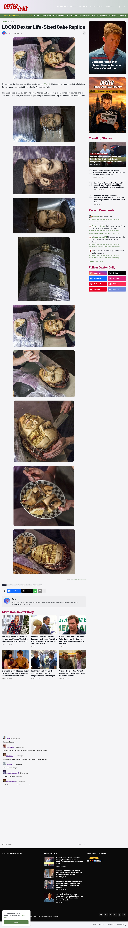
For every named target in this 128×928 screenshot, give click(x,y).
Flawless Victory (99, 226)
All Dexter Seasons (65, 7)
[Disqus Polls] (44, 708)
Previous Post (7, 844)
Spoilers (60, 16)
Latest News (96, 7)
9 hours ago (115, 233)
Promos (103, 16)
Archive (82, 7)
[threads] (115, 914)
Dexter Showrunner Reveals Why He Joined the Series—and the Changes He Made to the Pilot (71, 640)
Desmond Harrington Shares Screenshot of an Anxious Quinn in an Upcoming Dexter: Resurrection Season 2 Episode (109, 199)
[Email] (40, 591)
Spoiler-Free (37, 585)
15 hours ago (116, 257)
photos (29, 585)
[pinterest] (119, 914)
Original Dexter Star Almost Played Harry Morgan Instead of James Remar (72, 673)
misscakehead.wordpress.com (79, 579)
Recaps (112, 16)
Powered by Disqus (96, 262)
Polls (95, 16)
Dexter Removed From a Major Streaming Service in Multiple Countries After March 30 (15, 673)
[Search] (124, 7)
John (14, 599)
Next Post (81, 844)
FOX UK (47, 84)
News (36, 16)
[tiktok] (124, 914)
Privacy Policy (121, 925)
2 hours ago (115, 222)
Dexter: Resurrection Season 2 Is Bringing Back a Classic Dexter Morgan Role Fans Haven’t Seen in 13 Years (69, 861)
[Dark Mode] (119, 7)
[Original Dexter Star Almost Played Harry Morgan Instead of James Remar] (72, 659)
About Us (101, 925)
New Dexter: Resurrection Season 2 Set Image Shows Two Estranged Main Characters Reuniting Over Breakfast (109, 185)
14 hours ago (116, 246)
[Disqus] (44, 760)
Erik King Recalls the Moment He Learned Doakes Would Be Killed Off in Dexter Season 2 (15, 639)
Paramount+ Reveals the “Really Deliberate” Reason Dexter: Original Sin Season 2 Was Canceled (109, 172)
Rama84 (95, 216)
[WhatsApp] (35, 591)
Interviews (72, 16)
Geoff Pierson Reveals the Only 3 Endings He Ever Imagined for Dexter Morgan (43, 673)
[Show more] (44, 591)
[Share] (84, 33)
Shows (109, 7)
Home (4, 22)
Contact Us (110, 925)
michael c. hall (19, 585)
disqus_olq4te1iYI (99, 237)
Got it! (16, 922)
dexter (11, 22)
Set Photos (85, 16)
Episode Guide (48, 16)
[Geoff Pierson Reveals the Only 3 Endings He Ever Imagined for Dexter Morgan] (44, 659)
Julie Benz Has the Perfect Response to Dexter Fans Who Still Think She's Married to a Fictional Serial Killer (44, 640)
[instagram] (110, 914)
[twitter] (106, 914)
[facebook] (101, 914)
